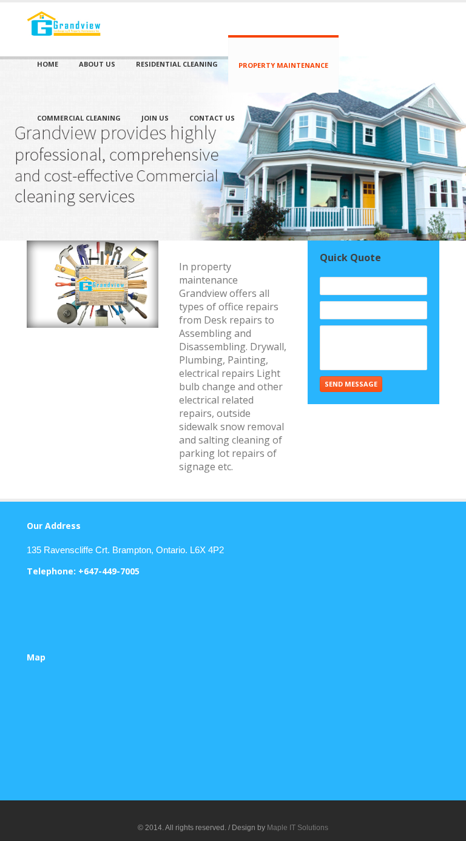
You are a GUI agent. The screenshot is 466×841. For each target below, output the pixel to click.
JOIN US (155, 117)
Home (47, 63)
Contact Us (212, 117)
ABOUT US (97, 63)
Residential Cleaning (177, 63)
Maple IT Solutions (297, 827)
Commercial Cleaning (79, 117)
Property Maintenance (283, 65)
